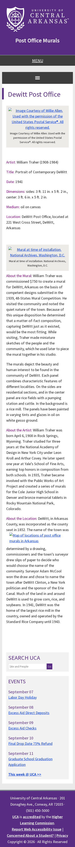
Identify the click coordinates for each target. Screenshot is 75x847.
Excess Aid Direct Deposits (28, 712)
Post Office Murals (37, 40)
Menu (37, 60)
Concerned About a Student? (30, 835)
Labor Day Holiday (22, 697)
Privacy (62, 835)
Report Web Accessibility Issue (36, 829)
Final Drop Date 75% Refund (30, 743)
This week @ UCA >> (24, 774)
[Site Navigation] (37, 78)
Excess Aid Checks (22, 728)
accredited (32, 816)
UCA (15, 816)
